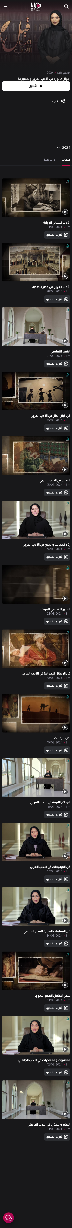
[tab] (66, 159)
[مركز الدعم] (8, 1217)
